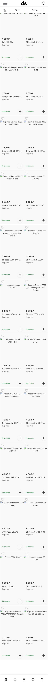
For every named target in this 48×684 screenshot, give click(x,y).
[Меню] (5, 3)
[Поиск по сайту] (44, 3)
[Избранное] (33, 679)
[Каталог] (15, 679)
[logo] (24, 3)
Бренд (35, 10)
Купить (20, 57)
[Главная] (6, 679)
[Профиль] (42, 679)
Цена (17, 10)
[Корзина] (24, 679)
